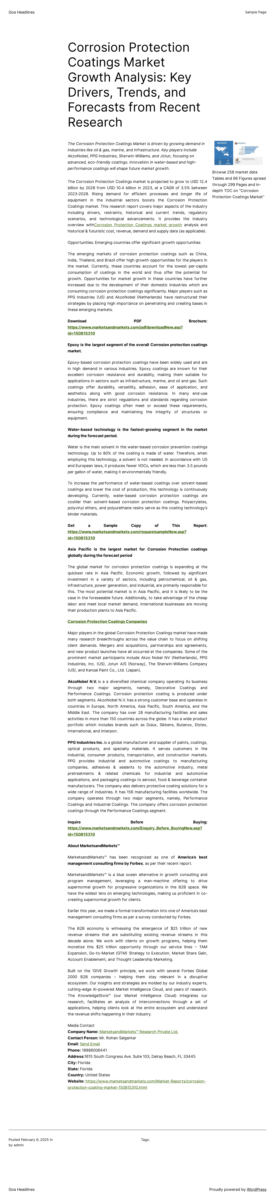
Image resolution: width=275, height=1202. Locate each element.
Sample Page (255, 12)
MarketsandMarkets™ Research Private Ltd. (138, 1031)
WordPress (256, 1189)
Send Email (90, 1044)
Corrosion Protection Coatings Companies (107, 621)
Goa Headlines (22, 12)
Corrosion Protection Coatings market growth (138, 225)
